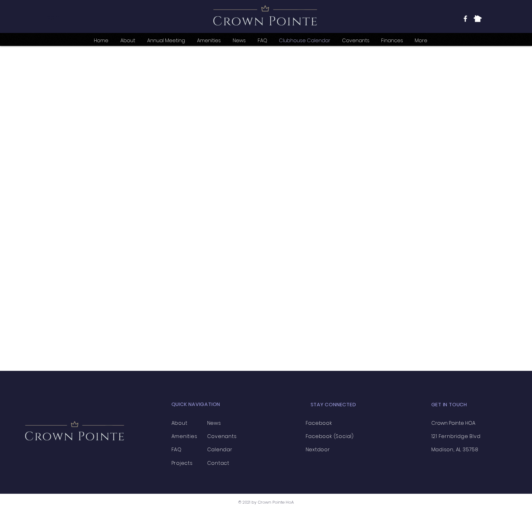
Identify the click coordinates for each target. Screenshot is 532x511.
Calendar (219, 449)
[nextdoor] (478, 18)
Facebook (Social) (330, 436)
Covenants (222, 436)
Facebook (319, 423)
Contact (218, 463)
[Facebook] (465, 18)
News (214, 423)
